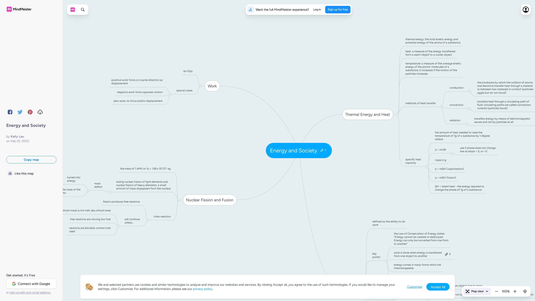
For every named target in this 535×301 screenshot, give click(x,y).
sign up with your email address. (30, 292)
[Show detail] (525, 291)
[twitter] (20, 112)
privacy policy (202, 289)
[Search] (83, 9)
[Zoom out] (496, 291)
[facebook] (10, 112)
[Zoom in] (515, 291)
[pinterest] (30, 112)
